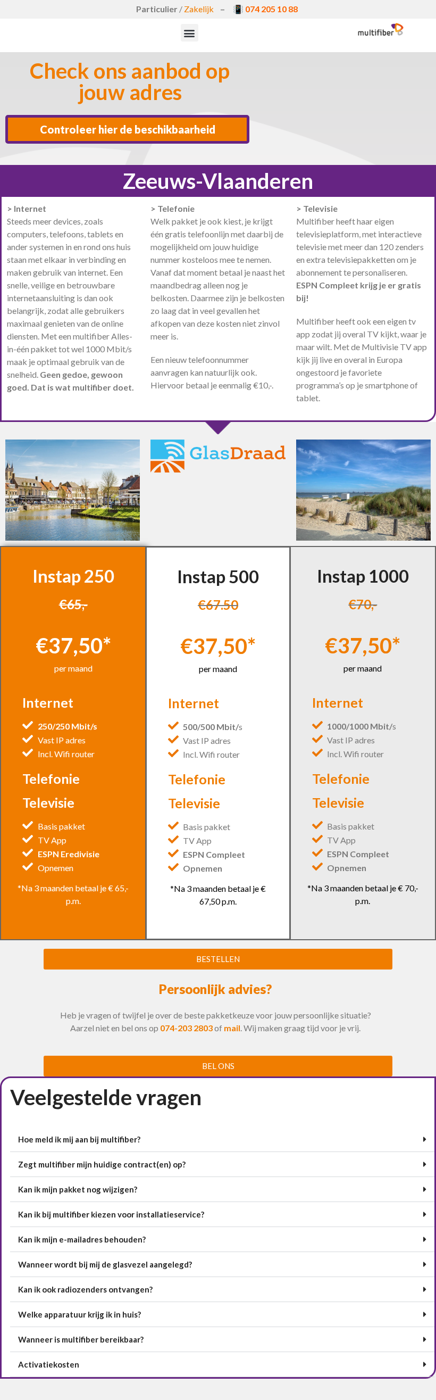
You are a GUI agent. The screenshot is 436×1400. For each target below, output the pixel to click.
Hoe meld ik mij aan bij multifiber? (79, 1139)
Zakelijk (199, 9)
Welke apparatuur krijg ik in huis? (79, 1314)
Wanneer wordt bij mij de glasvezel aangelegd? (105, 1264)
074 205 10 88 (271, 9)
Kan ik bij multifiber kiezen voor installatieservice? (111, 1214)
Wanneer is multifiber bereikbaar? (81, 1339)
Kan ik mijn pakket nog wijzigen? (77, 1189)
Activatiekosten (48, 1364)
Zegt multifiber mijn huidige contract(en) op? (102, 1164)
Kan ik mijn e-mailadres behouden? (82, 1239)
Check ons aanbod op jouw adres (130, 81)
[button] (189, 33)
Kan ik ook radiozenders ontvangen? (85, 1289)
